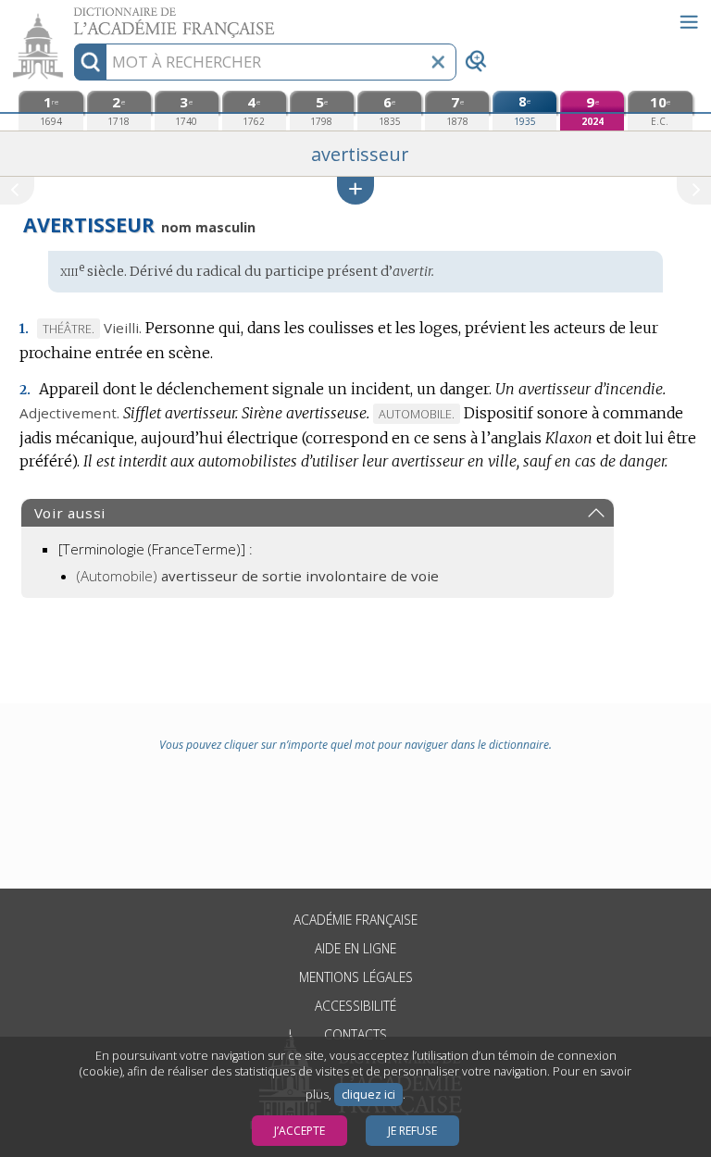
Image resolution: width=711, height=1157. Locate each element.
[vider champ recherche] (437, 62)
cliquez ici (368, 1094)
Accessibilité (355, 1005)
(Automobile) (258, 575)
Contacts (355, 1034)
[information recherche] (90, 62)
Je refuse (412, 1130)
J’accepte (299, 1130)
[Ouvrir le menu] (689, 22)
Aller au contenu (71, 16)
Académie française (355, 919)
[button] (355, 190)
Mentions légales (356, 977)
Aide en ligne (355, 948)
